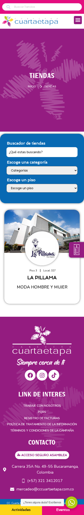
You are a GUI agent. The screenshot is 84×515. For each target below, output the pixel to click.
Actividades (21, 510)
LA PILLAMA (42, 277)
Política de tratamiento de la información (42, 424)
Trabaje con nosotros (42, 406)
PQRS (42, 412)
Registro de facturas (42, 418)
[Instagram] (42, 375)
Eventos (63, 510)
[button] (78, 20)
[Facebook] (30, 375)
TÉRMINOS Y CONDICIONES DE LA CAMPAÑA (42, 430)
